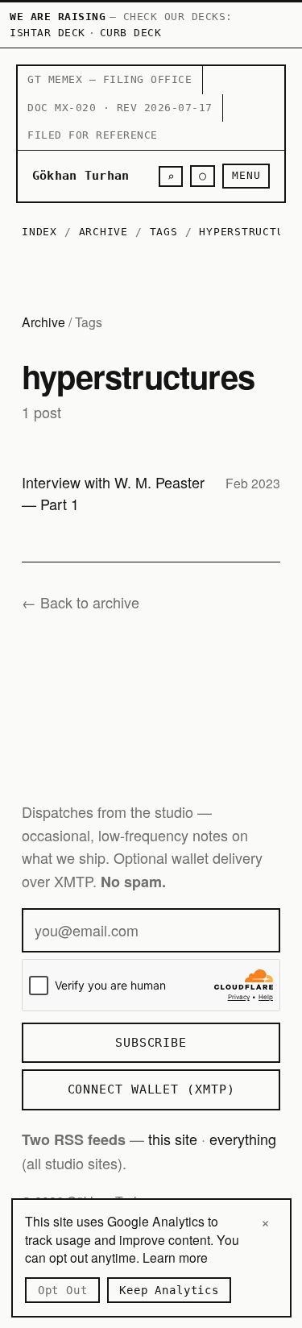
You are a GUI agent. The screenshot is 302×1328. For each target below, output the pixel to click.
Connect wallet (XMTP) (151, 1089)
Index (39, 232)
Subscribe (151, 1042)
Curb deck (131, 33)
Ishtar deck (47, 33)
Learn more (175, 1257)
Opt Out (63, 1290)
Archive (103, 232)
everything (242, 1138)
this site (172, 1138)
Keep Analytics (168, 1290)
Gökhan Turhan (81, 175)
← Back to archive (80, 601)
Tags (164, 232)
